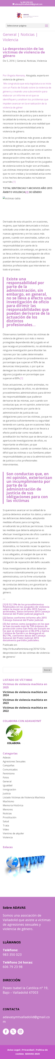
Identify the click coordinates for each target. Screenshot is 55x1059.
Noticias (28, 34)
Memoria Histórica (13, 805)
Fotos (6, 777)
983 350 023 (12, 954)
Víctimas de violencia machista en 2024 (25, 693)
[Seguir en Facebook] (6, 1031)
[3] (21, 378)
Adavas (7, 757)
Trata (6, 825)
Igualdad (7, 785)
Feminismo (9, 773)
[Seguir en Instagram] (20, 1031)
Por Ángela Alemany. (14, 75)
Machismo (8, 801)
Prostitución (9, 817)
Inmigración (9, 789)
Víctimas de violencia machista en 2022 (25, 709)
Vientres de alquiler (13, 833)
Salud (6, 821)
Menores (8, 809)
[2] (26, 192)
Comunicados (10, 769)
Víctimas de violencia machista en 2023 (25, 701)
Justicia (7, 793)
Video (6, 829)
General (9, 34)
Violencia (10, 39)
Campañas (8, 765)
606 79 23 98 (13, 966)
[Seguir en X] (13, 1031)
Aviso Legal (13, 1049)
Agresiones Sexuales (14, 761)
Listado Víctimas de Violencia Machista (24, 797)
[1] (14, 181)
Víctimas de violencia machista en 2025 (25, 685)
